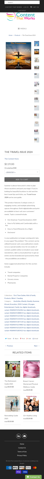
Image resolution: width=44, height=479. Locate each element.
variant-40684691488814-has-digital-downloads (21, 313)
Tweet (9, 338)
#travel (6, 304)
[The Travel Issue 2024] (18, 56)
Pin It (23, 338)
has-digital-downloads (27, 307)
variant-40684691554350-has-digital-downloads (21, 319)
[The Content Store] (22, 17)
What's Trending (17, 298)
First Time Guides (20, 295)
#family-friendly (26, 301)
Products (7, 298)
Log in (26, 7)
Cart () (35, 7)
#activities (17, 301)
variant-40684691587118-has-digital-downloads (21, 322)
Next (36, 346)
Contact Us (22, 448)
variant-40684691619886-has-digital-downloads (21, 325)
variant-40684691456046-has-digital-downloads (21, 310)
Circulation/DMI (10, 168)
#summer (36, 301)
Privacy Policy (22, 455)
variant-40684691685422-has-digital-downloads (21, 330)
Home (22, 444)
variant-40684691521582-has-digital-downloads (21, 316)
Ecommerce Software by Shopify (29, 462)
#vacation (13, 304)
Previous (10, 346)
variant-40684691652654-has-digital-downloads (21, 328)
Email (36, 338)
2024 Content (22, 304)
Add (29, 338)
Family (17, 307)
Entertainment (9, 307)
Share (16, 338)
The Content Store (11, 159)
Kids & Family (30, 295)
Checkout (22, 10)
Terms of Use (22, 452)
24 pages (31, 304)
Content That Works (13, 7)
